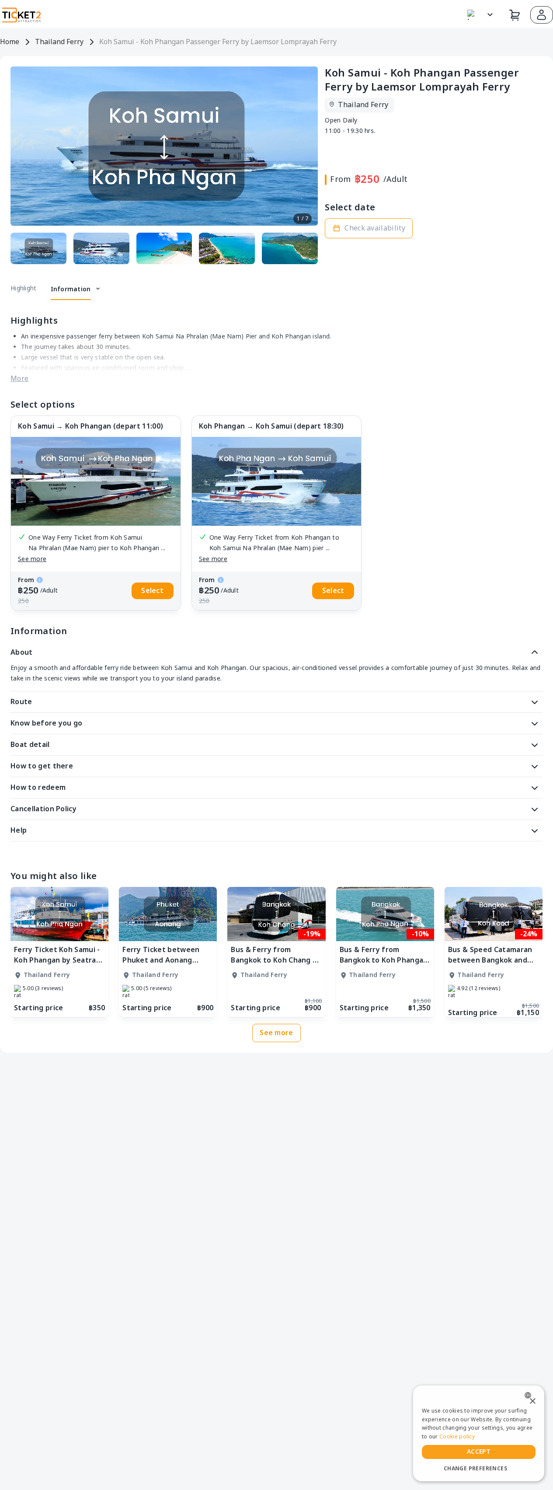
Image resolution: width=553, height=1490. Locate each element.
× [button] (532, 1401)
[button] (541, 15)
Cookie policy (457, 1437)
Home (9, 42)
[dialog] (478, 1433)
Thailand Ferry (59, 42)
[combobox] (530, 1395)
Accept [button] (478, 1451)
